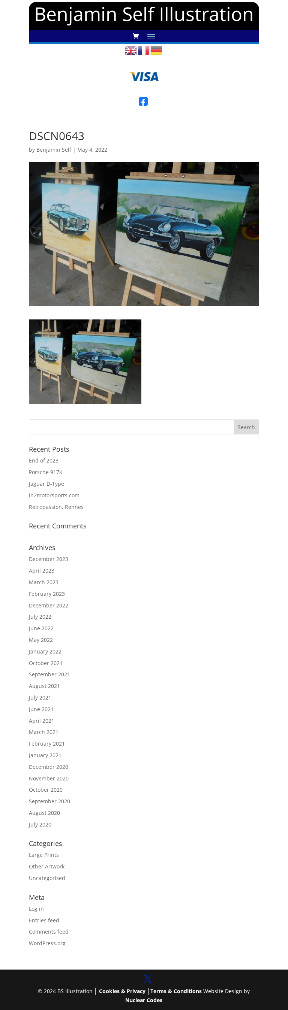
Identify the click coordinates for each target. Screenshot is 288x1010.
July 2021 (40, 697)
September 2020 (49, 801)
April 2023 (41, 570)
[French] (144, 50)
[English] (131, 50)
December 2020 (48, 766)
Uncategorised (47, 878)
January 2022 (45, 651)
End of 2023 (43, 460)
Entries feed (44, 920)
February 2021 (47, 743)
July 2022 (40, 616)
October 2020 (46, 789)
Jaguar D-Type (46, 483)
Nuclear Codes (143, 1000)
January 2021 (45, 755)
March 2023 (43, 582)
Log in (36, 908)
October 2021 (46, 663)
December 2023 (48, 558)
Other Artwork (46, 866)
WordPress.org (47, 943)
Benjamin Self (53, 149)
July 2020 (40, 824)
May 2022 (41, 639)
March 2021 (43, 731)
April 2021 (41, 720)
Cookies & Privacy (122, 991)
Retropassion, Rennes (56, 506)
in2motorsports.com (54, 495)
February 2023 (47, 593)
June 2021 (41, 709)
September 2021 (49, 674)
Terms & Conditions (176, 991)
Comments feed (49, 931)
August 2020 (44, 812)
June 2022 (41, 628)
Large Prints (44, 854)
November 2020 (49, 778)
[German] (156, 50)
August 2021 (44, 685)
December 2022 (48, 605)
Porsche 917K (46, 472)
